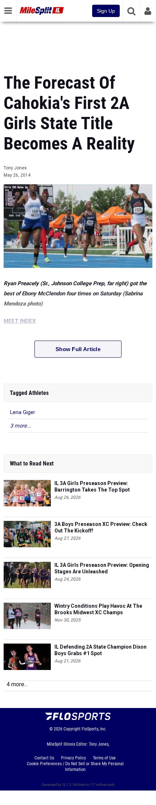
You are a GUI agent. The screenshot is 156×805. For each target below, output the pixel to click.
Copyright (72, 729)
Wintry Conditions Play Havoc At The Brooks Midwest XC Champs (98, 609)
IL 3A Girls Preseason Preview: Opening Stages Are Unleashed (101, 568)
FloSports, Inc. (94, 729)
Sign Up (106, 11)
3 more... (20, 426)
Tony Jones (15, 167)
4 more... (17, 684)
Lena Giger (22, 412)
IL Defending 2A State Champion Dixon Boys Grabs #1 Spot (100, 650)
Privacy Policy (73, 757)
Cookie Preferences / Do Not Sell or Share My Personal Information (75, 766)
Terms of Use (104, 757)
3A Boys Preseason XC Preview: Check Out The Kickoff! (100, 527)
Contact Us (44, 757)
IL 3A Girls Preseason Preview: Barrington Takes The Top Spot (92, 486)
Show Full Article (78, 349)
